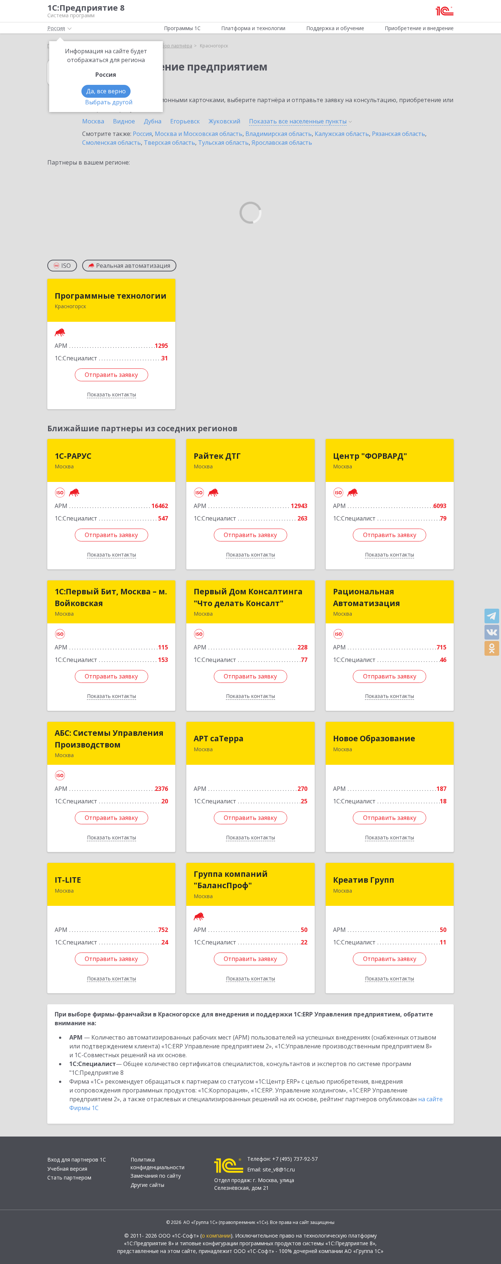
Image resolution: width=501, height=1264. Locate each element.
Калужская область (342, 134)
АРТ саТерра (219, 738)
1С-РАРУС (73, 456)
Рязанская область (398, 134)
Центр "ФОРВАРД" (370, 456)
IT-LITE (68, 880)
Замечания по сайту (156, 1175)
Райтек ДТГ (217, 456)
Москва (93, 121)
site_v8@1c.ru (279, 1169)
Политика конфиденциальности (157, 1163)
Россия (142, 134)
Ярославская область (282, 142)
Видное (124, 121)
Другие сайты (147, 1184)
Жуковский (224, 121)
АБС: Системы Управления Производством (109, 739)
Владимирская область (278, 134)
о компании (216, 1235)
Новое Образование (374, 738)
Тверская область (169, 142)
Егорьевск (185, 121)
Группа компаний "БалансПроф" (231, 880)
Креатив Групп (363, 880)
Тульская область (223, 142)
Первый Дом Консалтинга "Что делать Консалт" (248, 597)
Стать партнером (69, 1177)
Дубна (152, 121)
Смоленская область (111, 142)
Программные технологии (111, 296)
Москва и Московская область (198, 134)
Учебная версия (67, 1168)
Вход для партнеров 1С (76, 1159)
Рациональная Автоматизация (366, 597)
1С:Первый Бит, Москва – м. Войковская (111, 597)
